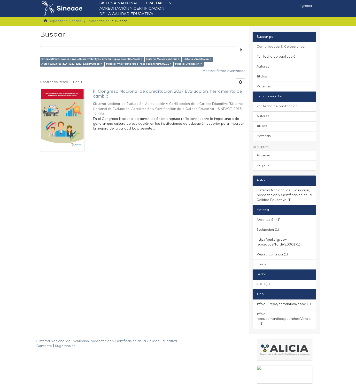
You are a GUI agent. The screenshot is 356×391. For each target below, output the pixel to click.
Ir (241, 50)
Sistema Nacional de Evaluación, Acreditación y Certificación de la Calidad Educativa (106, 341)
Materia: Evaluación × (188, 64)
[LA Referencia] (284, 374)
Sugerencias (65, 346)
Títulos (261, 76)
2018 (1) (263, 284)
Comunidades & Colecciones (280, 47)
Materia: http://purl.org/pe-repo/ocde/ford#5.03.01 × (138, 64)
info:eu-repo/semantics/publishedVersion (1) (283, 319)
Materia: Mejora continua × (163, 59)
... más (261, 264)
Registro (263, 165)
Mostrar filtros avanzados (224, 71)
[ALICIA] (284, 349)
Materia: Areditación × (197, 59)
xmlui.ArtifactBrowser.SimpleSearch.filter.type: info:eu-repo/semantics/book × (91, 59)
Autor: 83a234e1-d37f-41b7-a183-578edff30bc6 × (71, 64)
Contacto (44, 346)
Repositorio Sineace (65, 21)
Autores (263, 66)
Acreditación (99, 21)
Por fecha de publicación (276, 56)
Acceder (263, 155)
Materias (263, 86)
